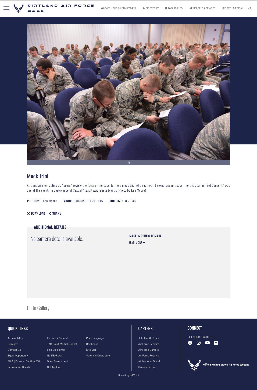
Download (37, 213)
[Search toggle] (251, 8)
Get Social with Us (200, 337)
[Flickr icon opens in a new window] (216, 342)
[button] (5, 8)
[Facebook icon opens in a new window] (190, 342)
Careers (145, 328)
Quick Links (18, 328)
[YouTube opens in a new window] (207, 342)
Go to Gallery (38, 307)
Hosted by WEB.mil (128, 375)
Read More (135, 242)
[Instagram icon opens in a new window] (198, 342)
